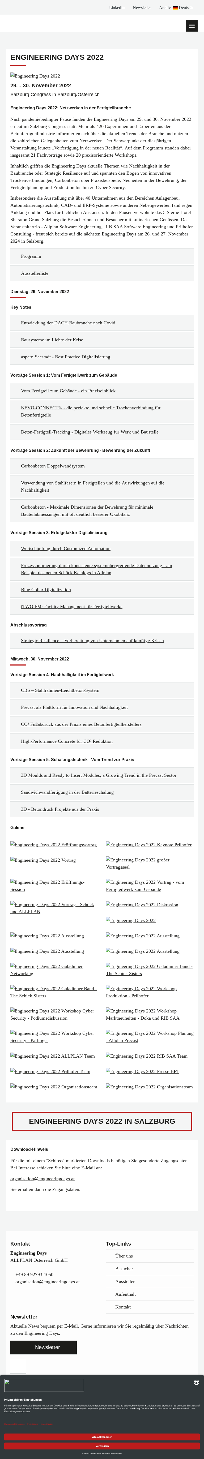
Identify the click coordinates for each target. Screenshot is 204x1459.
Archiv (165, 7)
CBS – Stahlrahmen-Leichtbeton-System (60, 690)
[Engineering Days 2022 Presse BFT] (150, 1071)
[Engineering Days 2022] (150, 920)
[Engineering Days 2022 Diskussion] (150, 904)
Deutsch (186, 7)
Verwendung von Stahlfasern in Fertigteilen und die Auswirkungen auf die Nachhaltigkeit (92, 486)
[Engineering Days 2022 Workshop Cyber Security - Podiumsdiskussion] (54, 1014)
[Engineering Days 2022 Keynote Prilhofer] (150, 844)
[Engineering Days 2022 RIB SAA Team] (150, 1055)
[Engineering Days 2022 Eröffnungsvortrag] (54, 844)
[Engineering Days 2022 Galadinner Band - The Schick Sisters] (150, 970)
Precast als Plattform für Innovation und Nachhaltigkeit (74, 707)
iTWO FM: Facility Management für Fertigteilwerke (71, 606)
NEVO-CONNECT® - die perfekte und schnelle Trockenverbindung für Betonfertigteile (90, 411)
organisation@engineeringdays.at (42, 1178)
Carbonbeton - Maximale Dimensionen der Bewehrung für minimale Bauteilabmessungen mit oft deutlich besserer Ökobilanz (87, 510)
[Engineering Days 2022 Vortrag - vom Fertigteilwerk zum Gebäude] (150, 886)
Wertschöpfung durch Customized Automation (65, 548)
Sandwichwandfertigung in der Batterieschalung (67, 792)
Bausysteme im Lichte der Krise (52, 339)
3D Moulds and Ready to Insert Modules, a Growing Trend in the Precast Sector (98, 775)
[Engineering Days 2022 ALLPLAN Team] (54, 1055)
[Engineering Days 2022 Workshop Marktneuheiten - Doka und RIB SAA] (150, 1014)
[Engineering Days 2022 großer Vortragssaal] (150, 863)
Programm (31, 256)
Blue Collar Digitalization (46, 589)
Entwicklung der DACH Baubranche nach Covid (68, 322)
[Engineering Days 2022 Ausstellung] (54, 935)
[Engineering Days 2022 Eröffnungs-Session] (54, 886)
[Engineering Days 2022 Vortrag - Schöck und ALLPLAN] (54, 908)
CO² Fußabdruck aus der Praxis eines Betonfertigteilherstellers (81, 724)
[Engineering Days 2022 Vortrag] (54, 860)
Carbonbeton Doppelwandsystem (53, 466)
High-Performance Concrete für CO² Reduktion (67, 741)
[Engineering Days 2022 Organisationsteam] (54, 1087)
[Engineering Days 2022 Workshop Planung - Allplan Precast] (150, 1037)
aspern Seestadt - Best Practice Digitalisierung (65, 356)
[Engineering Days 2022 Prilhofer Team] (54, 1071)
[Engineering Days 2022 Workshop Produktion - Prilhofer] (150, 992)
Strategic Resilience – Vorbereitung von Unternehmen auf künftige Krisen (92, 640)
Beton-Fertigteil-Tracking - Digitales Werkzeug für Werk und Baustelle (90, 432)
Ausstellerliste (34, 273)
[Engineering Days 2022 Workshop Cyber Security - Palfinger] (54, 1037)
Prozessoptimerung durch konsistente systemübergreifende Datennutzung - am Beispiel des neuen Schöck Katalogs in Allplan (96, 569)
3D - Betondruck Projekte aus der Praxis (60, 809)
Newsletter (142, 7)
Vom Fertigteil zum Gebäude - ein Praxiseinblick (68, 390)
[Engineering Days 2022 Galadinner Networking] (54, 970)
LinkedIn (117, 7)
